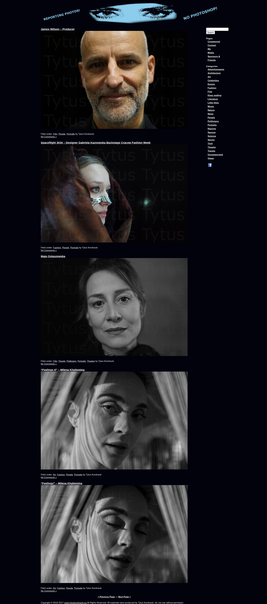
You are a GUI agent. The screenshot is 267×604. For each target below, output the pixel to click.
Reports (212, 128)
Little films (213, 102)
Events (211, 84)
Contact (212, 45)
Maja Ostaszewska (53, 256)
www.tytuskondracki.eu (75, 602)
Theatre (91, 361)
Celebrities (213, 80)
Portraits (71, 134)
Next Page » (124, 597)
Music (211, 106)
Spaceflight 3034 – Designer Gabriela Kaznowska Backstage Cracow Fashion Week (95, 142)
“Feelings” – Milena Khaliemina (61, 483)
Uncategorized (215, 154)
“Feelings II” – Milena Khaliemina (63, 369)
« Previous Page (106, 597)
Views (211, 158)
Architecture (214, 73)
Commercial (214, 41)
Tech (210, 143)
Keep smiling (214, 95)
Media (211, 52)
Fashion (57, 247)
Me (209, 49)
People (62, 134)
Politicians (71, 361)
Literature (213, 99)
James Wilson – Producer (58, 29)
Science (212, 136)
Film (55, 134)
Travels (211, 151)
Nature (211, 110)
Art (54, 474)
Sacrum (212, 132)
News (210, 114)
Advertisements (216, 69)
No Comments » (49, 136)
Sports (211, 140)
